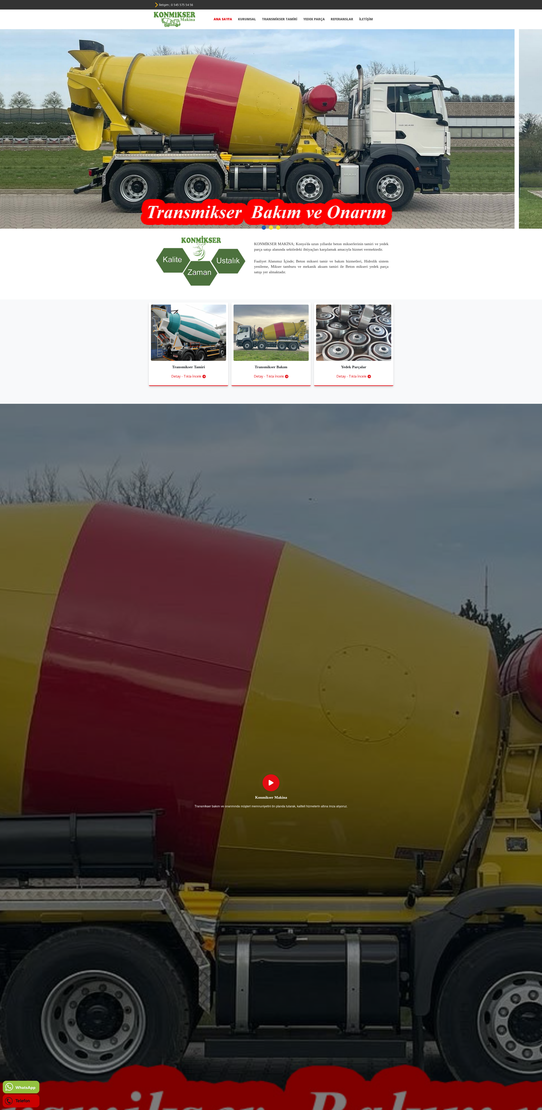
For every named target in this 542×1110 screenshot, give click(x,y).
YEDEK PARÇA (314, 19)
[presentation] (9, 123)
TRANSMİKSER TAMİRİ (280, 19)
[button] (264, 227)
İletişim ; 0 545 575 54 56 (176, 5)
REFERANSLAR (343, 19)
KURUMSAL (248, 19)
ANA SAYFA (224, 19)
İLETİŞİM (366, 19)
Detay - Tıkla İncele (186, 376)
